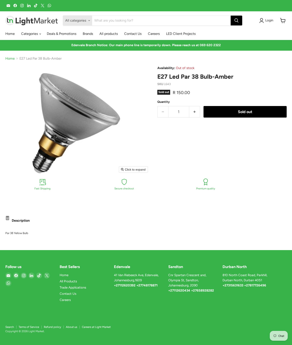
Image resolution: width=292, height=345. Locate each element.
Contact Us (133, 34)
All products (108, 34)
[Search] (236, 20)
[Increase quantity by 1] (194, 112)
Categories (30, 34)
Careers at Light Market (96, 327)
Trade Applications (73, 287)
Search (9, 327)
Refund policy (52, 327)
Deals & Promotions (61, 34)
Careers (154, 34)
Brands (88, 34)
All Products (68, 281)
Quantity (163, 102)
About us (71, 327)
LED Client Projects (181, 34)
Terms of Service (29, 327)
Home (10, 34)
